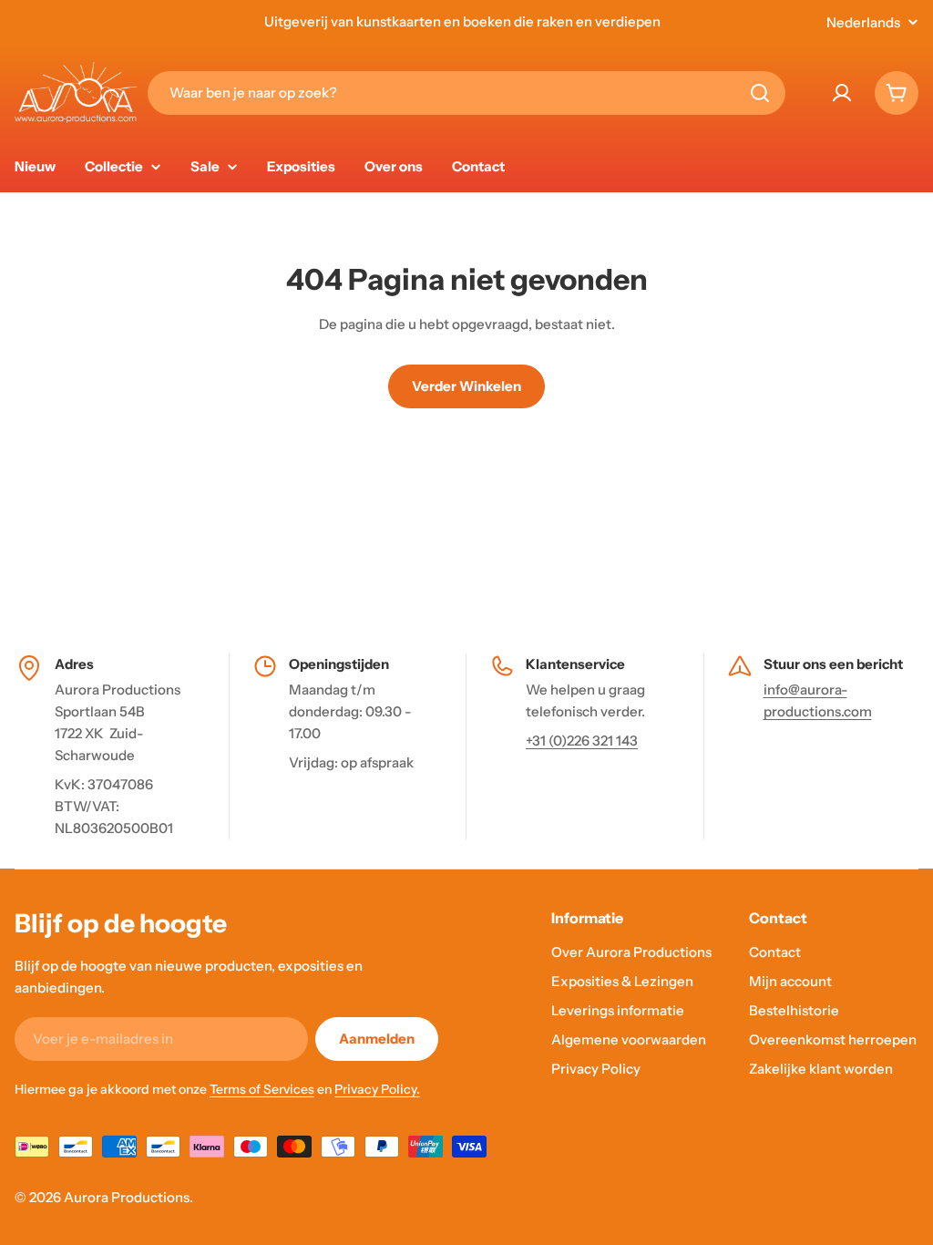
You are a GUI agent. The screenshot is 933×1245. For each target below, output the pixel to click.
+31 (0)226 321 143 (582, 740)
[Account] (842, 93)
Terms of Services (262, 1089)
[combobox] (466, 93)
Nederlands (863, 22)
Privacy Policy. (377, 1089)
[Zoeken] (760, 93)
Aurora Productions (127, 1197)
